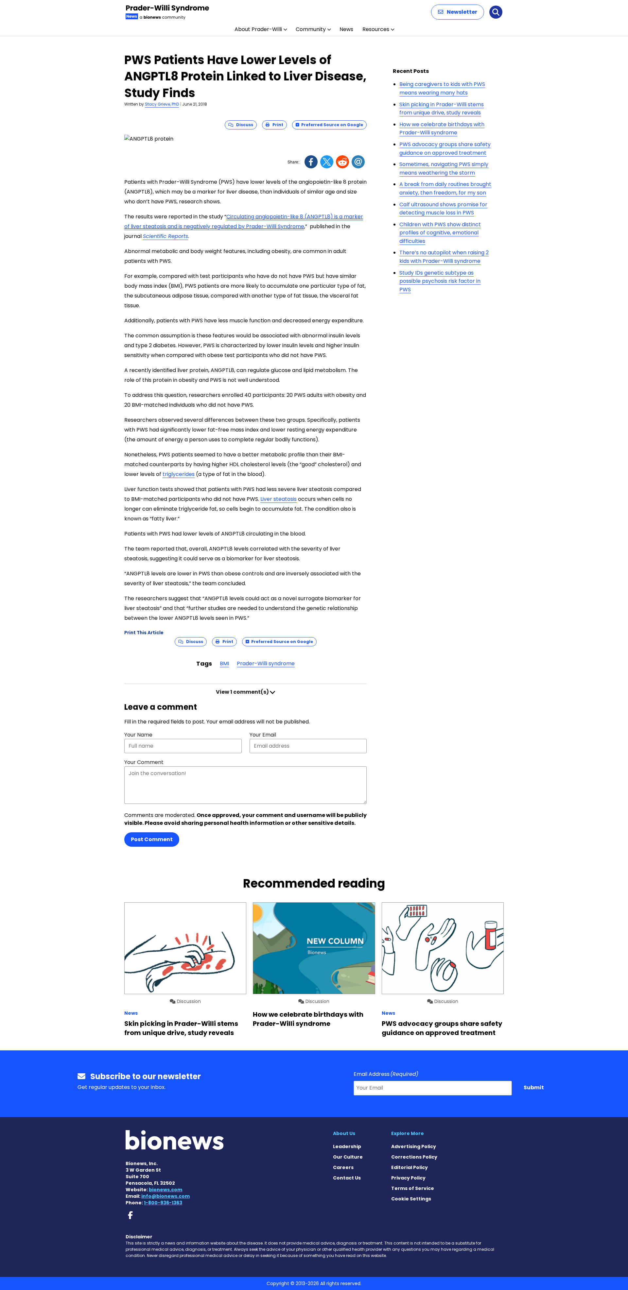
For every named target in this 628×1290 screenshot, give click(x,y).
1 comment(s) (243, 692)
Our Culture (348, 1157)
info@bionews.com (165, 1196)
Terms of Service (412, 1188)
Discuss (243, 124)
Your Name (138, 734)
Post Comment (152, 839)
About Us (344, 1133)
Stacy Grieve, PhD (162, 104)
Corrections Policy (414, 1157)
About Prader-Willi (258, 29)
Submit (534, 1087)
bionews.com (165, 1189)
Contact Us (347, 1178)
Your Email (263, 734)
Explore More (407, 1133)
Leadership (347, 1146)
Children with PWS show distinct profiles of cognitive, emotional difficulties (440, 233)
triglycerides (179, 474)
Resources (375, 29)
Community (311, 29)
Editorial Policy (409, 1167)
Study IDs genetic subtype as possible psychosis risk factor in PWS (439, 281)
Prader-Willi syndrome (266, 663)
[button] (457, 12)
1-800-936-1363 (163, 1202)
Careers (343, 1167)
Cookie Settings (411, 1199)
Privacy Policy (408, 1178)
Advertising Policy (413, 1146)
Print (276, 124)
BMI (224, 663)
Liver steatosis (278, 499)
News (346, 29)
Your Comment (144, 762)
